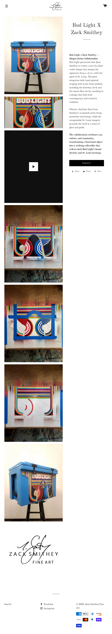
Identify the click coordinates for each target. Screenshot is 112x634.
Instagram (48, 608)
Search (7, 604)
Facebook (48, 604)
